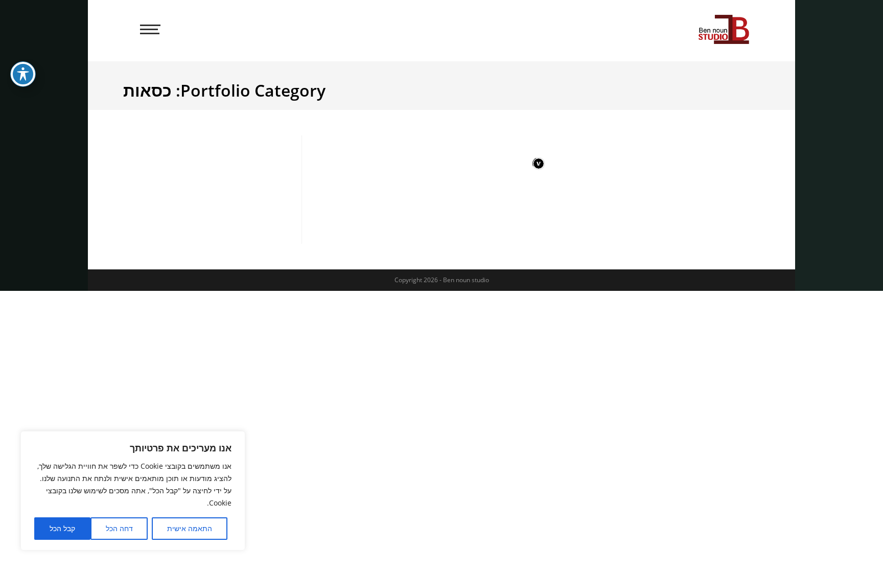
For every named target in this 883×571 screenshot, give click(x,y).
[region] (132, 491)
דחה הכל (119, 528)
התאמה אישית (189, 528)
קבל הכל (62, 528)
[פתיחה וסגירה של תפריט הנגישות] (23, 74)
